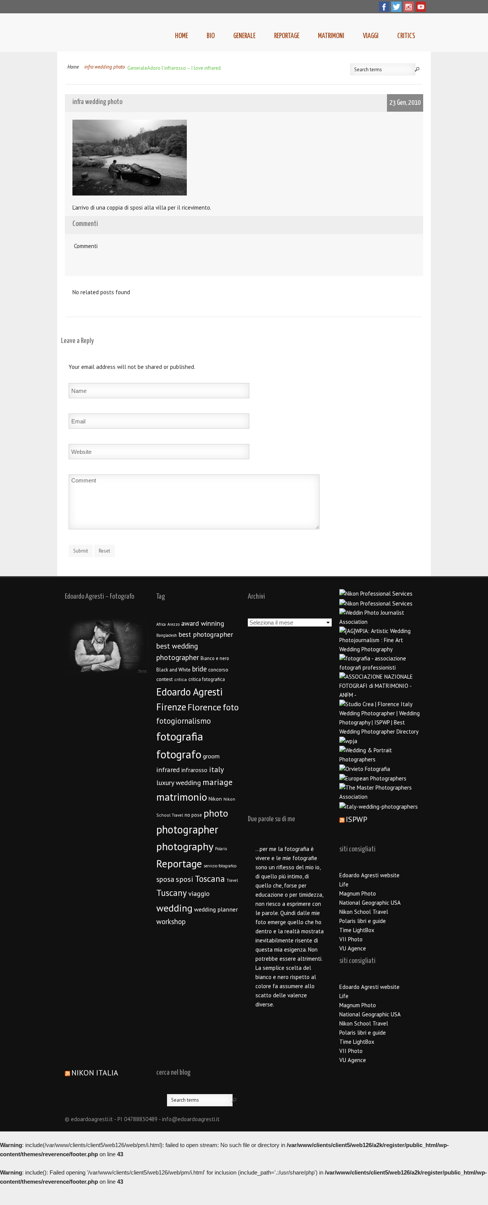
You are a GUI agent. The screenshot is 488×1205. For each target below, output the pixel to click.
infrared (168, 769)
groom (211, 756)
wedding (174, 908)
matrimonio (181, 796)
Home (181, 36)
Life (343, 884)
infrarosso (194, 770)
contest (164, 679)
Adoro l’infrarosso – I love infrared (184, 68)
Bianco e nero (215, 658)
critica (180, 679)
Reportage (286, 36)
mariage (217, 782)
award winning (202, 623)
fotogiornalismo (183, 721)
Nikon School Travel (363, 911)
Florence (204, 707)
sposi (184, 879)
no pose (193, 815)
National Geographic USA (370, 902)
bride (199, 668)
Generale (244, 36)
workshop (171, 921)
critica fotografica (206, 679)
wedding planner (216, 909)
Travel (232, 880)
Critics (406, 36)
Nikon (215, 798)
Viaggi (371, 36)
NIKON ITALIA (94, 1073)
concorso (218, 669)
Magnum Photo (357, 893)
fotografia (179, 736)
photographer (187, 829)
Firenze (171, 707)
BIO (211, 36)
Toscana (210, 878)
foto (231, 707)
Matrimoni (331, 36)
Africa (161, 624)
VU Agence (352, 948)
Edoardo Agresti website (369, 875)
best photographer (205, 634)
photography (185, 846)
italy (216, 769)
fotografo (178, 754)
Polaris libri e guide (362, 921)
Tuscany (171, 892)
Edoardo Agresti (189, 691)
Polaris (221, 848)
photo (216, 813)
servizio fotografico (220, 865)
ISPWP (356, 819)
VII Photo (351, 939)
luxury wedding (178, 782)
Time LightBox (356, 930)
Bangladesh (166, 635)
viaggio (199, 893)
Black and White (173, 670)
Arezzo (173, 624)
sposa (165, 879)
